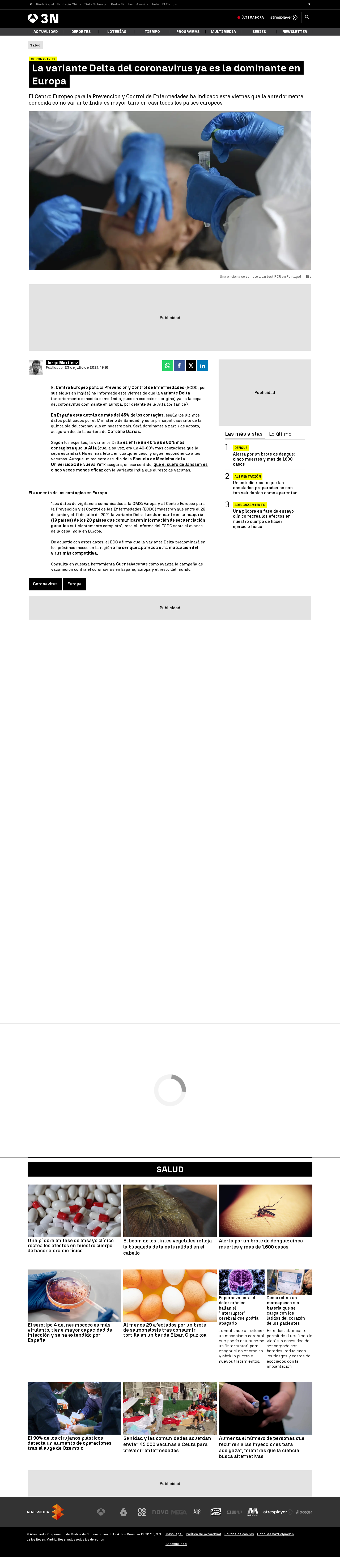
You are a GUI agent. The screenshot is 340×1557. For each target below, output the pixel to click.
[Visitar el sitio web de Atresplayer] (279, 1512)
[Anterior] (31, 4)
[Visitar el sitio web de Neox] (142, 1512)
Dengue (241, 448)
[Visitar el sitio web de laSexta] (123, 1512)
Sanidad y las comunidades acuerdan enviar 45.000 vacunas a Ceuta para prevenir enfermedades (167, 1444)
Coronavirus (45, 583)
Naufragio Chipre (69, 4)
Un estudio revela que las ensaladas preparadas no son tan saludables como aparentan (265, 487)
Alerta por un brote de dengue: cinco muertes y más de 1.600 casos (264, 459)
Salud (170, 1169)
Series (259, 31)
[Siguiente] (309, 4)
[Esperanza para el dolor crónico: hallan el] (242, 1282)
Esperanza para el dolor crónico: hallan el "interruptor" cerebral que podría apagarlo (238, 1310)
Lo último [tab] (280, 434)
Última (252, 17)
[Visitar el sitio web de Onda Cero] (216, 1512)
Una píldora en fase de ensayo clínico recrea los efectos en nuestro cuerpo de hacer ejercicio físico (263, 519)
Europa (74, 583)
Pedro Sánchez (122, 4)
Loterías (116, 31)
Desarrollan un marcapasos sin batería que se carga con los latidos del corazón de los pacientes (286, 1310)
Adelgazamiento (250, 505)
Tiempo (152, 31)
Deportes (81, 31)
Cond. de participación (275, 1534)
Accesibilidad (176, 1544)
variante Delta (175, 393)
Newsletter (294, 31)
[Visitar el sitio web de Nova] (160, 1512)
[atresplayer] (284, 17)
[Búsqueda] (307, 17)
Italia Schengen (96, 4)
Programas (187, 31)
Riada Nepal (45, 4)
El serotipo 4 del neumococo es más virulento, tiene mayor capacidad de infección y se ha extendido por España (70, 1332)
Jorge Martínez (62, 362)
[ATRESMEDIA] (45, 1512)
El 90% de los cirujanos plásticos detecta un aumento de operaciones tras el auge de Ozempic (70, 1443)
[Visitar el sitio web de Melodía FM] (253, 1512)
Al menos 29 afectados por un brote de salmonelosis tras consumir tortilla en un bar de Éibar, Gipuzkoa (165, 1329)
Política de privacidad (203, 1534)
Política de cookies (239, 1534)
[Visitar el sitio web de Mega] (179, 1512)
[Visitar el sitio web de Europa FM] (234, 1512)
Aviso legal (174, 1534)
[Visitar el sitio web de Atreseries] (197, 1512)
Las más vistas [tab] (243, 434)
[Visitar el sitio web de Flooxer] (304, 1512)
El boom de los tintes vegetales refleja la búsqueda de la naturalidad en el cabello (167, 1247)
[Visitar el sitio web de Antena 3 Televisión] (105, 1512)
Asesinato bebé (148, 4)
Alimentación (248, 476)
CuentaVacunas (132, 564)
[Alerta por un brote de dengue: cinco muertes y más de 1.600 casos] (265, 1211)
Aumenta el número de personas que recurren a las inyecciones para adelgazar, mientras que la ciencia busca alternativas (261, 1447)
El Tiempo (169, 4)
